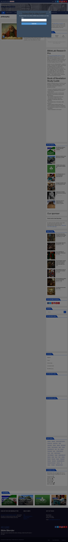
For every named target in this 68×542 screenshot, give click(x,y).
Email (22, 17)
